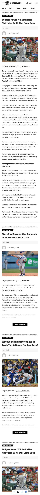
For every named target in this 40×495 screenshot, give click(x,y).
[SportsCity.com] (13, 3)
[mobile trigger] (3, 3)
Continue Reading (20, 324)
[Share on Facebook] (14, 492)
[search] (27, 3)
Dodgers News (7, 15)
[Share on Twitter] (18, 492)
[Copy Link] (22, 492)
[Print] (26, 492)
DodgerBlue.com (23, 66)
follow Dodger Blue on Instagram (23, 212)
